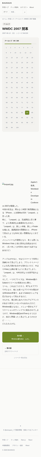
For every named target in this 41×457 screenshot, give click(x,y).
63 (12, 97)
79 (32, 107)
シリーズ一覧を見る (20, 358)
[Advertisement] (20, 155)
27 (12, 68)
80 (7, 112)
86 (7, 117)
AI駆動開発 (6, 445)
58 (17, 92)
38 (7, 78)
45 (12, 82)
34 (17, 72)
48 (27, 82)
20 (7, 62)
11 (20, 53)
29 (22, 68)
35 (22, 72)
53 (22, 87)
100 (17, 127)
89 (22, 117)
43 (32, 78)
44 (7, 82)
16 (17, 57)
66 (27, 97)
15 (12, 57)
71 (22, 102)
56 (7, 92)
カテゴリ (23, 7)
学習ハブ (5, 7)
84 (27, 112)
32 (7, 72)
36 (27, 72)
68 (7, 102)
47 (22, 82)
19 (32, 57)
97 (32, 122)
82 (17, 112)
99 (12, 127)
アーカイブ (19, 19)
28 (17, 68)
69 (12, 102)
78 (27, 107)
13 (30, 53)
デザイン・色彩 (17, 445)
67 (32, 97)
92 (7, 122)
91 (32, 117)
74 (7, 107)
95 (22, 122)
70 (17, 102)
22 (17, 62)
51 (12, 87)
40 (17, 78)
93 (12, 122)
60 (27, 92)
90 (27, 117)
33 (12, 72)
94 (17, 122)
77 (22, 107)
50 (7, 87)
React (30, 440)
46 (17, 82)
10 (15, 53)
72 (27, 102)
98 (7, 127)
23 (22, 62)
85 (32, 112)
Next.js (23, 440)
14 (7, 57)
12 (25, 53)
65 (22, 97)
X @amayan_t (8, 430)
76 (17, 107)
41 (22, 78)
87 (12, 117)
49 (32, 82)
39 (12, 78)
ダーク (6, 12)
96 (27, 122)
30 (27, 68)
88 (17, 117)
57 (12, 92)
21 (12, 62)
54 (27, 87)
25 (32, 62)
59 (22, 92)
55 (32, 87)
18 (27, 57)
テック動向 (14, 7)
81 (12, 112)
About (31, 7)
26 (7, 68)
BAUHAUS (7, 3)
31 (32, 68)
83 (22, 112)
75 (12, 107)
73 (32, 102)
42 (27, 78)
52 (17, 87)
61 (32, 92)
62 (7, 97)
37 (32, 72)
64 (17, 97)
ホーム (4, 19)
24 (27, 62)
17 (22, 57)
